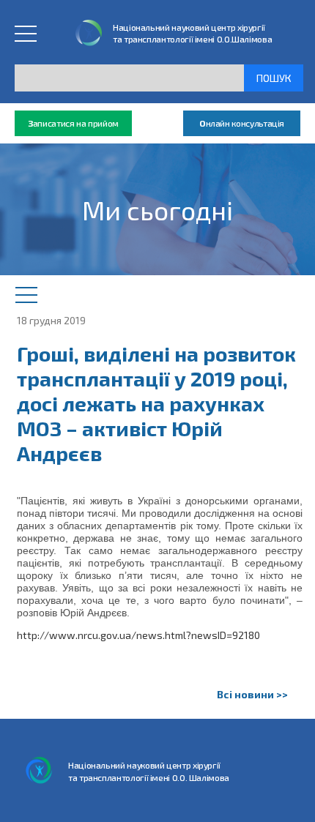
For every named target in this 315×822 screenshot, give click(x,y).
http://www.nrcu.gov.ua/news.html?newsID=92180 (138, 635)
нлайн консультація (241, 123)
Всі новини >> (252, 694)
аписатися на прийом (73, 123)
